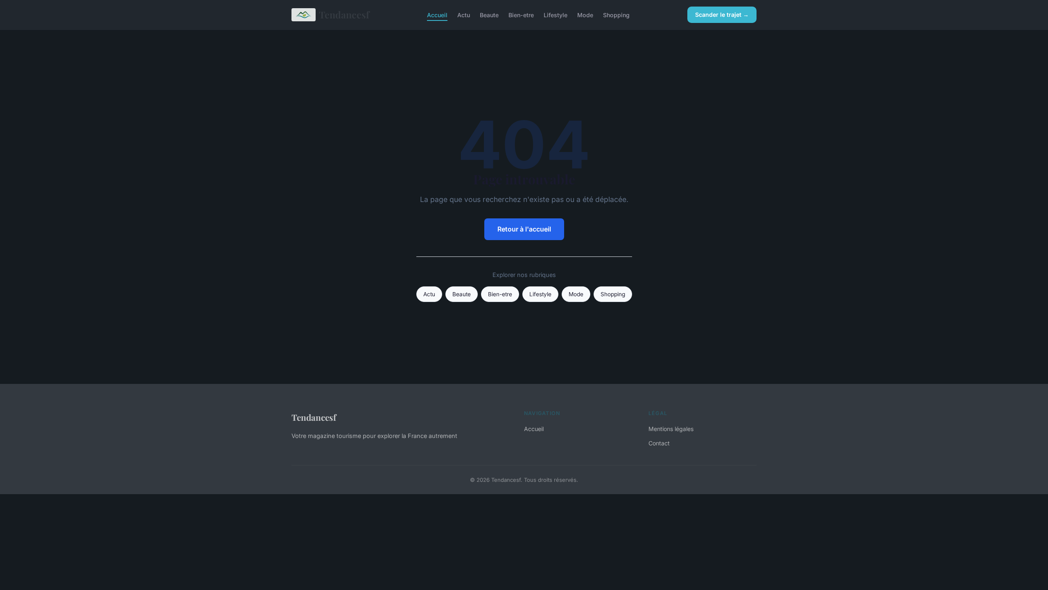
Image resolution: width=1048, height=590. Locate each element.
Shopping (616, 14)
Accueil (437, 14)
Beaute (489, 14)
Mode (585, 14)
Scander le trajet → (722, 14)
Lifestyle (555, 14)
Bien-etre (521, 14)
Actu (463, 14)
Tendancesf (344, 14)
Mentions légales (670, 428)
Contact (659, 443)
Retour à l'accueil (524, 229)
